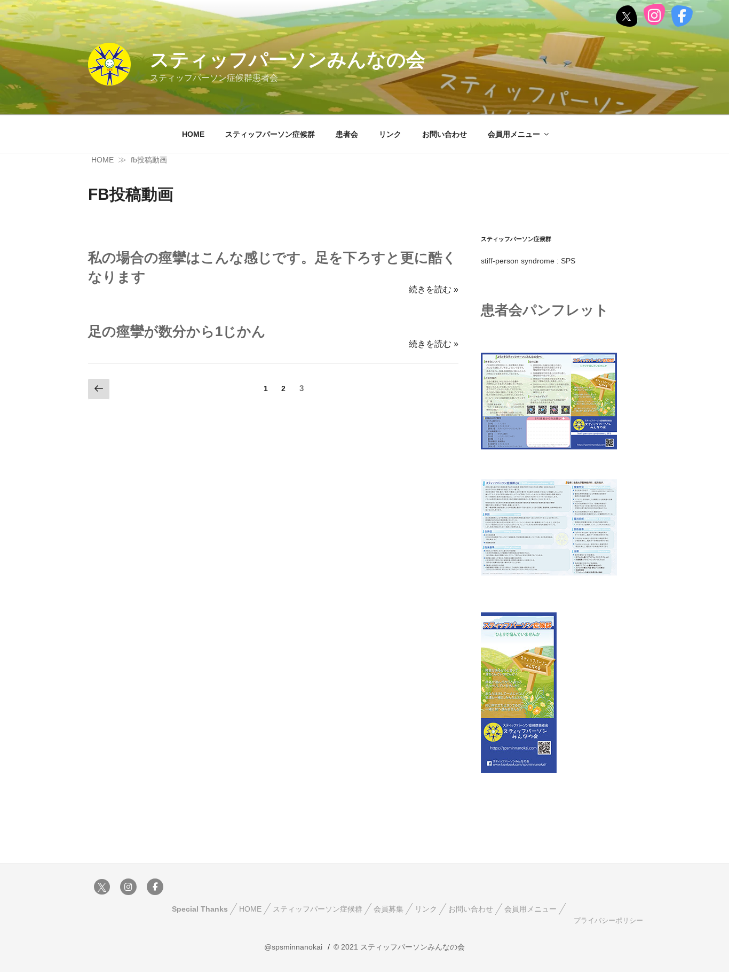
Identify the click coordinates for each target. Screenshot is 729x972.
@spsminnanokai (293, 947)
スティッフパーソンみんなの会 (287, 60)
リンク (390, 134)
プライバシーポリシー (608, 920)
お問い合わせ (444, 134)
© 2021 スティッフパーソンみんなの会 (399, 947)
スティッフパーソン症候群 (270, 134)
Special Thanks (200, 909)
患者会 (347, 134)
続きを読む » (433, 289)
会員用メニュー (514, 134)
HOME (193, 134)
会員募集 (388, 909)
